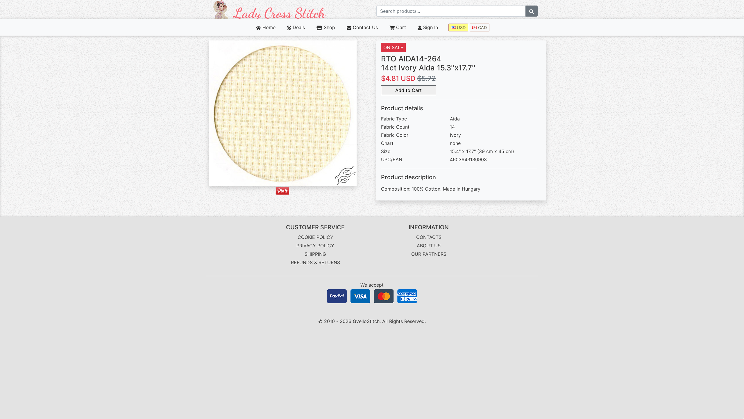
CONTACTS (428, 237)
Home (268, 27)
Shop (328, 27)
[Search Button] (531, 11)
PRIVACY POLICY (315, 245)
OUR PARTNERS (428, 254)
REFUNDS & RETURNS (315, 262)
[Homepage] (269, 9)
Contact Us (364, 27)
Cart (400, 27)
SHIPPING (315, 254)
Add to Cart (408, 90)
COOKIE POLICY (315, 237)
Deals (298, 27)
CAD (482, 27)
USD (461, 27)
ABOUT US (429, 245)
